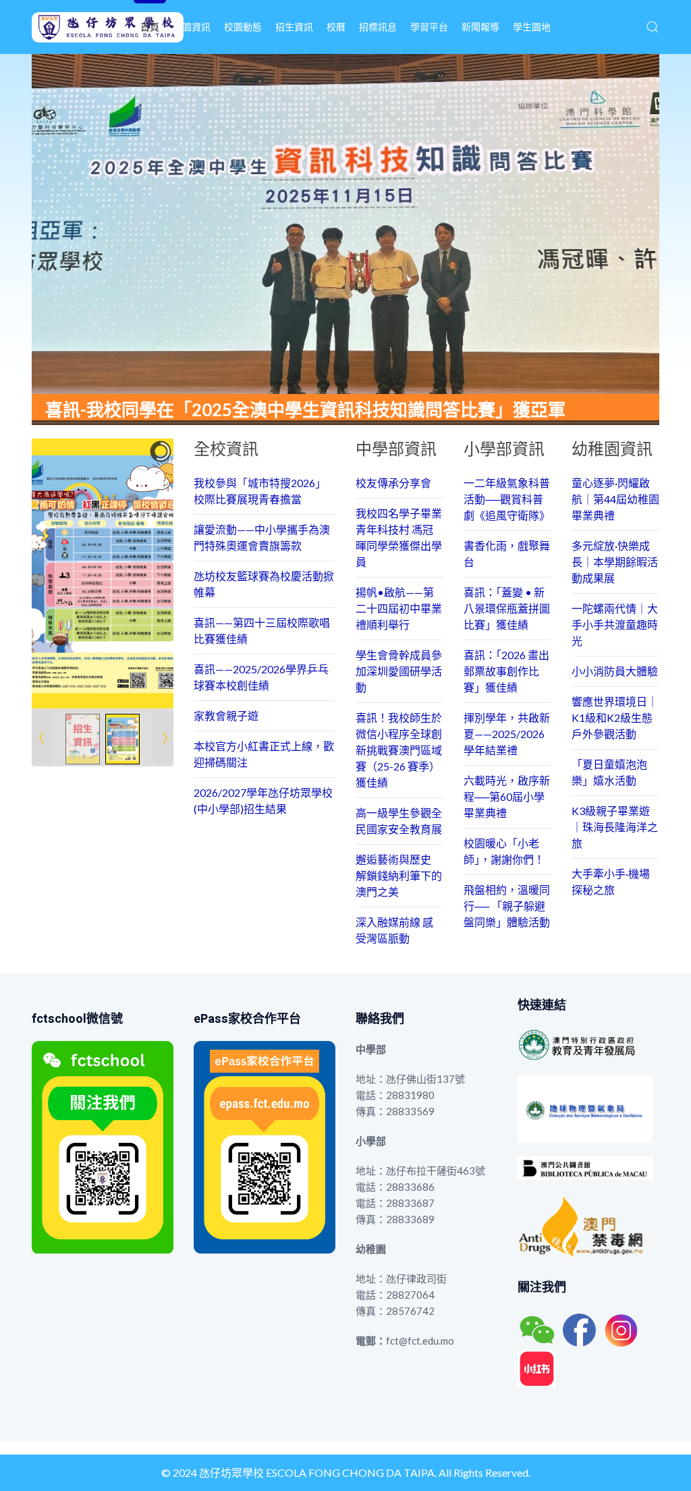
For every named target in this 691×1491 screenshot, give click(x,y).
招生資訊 (294, 26)
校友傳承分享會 (393, 482)
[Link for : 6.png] (102, 573)
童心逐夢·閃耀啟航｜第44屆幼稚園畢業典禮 (615, 499)
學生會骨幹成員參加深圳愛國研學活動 (399, 671)
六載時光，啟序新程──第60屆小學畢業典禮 (507, 796)
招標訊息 (378, 26)
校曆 (336, 26)
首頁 (149, 26)
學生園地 (532, 26)
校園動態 (243, 26)
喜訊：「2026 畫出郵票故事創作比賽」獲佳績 (506, 671)
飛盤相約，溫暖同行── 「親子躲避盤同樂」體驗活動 (507, 905)
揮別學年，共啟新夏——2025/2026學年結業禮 (507, 733)
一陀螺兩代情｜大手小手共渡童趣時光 (615, 624)
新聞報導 (480, 26)
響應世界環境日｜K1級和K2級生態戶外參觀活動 (615, 717)
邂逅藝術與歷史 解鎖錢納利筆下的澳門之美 (399, 875)
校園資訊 (192, 26)
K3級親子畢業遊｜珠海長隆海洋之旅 (615, 826)
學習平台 (429, 26)
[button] (652, 27)
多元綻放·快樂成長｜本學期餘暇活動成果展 (615, 561)
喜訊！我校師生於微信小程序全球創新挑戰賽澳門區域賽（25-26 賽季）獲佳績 (399, 750)
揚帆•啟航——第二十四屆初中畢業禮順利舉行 (399, 608)
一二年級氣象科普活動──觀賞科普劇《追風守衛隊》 (507, 499)
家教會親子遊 (226, 715)
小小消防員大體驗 (615, 671)
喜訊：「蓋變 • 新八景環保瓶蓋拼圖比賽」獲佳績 (507, 608)
